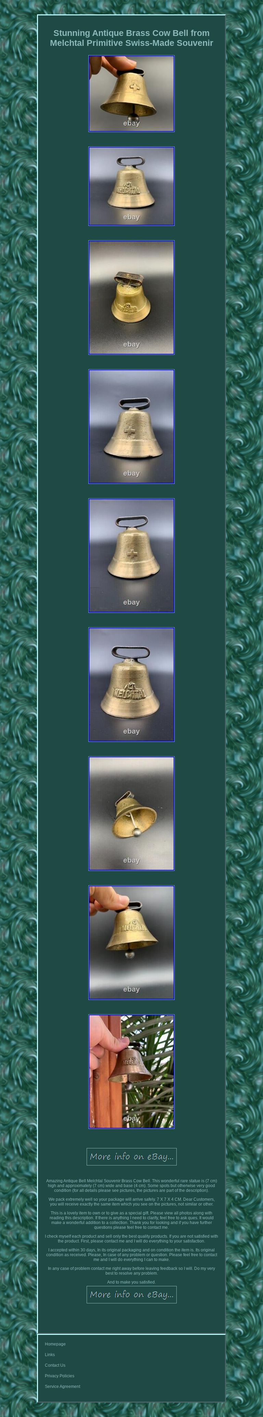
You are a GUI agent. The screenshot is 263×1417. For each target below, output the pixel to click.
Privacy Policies (59, 1376)
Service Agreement (62, 1386)
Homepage (55, 1344)
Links (50, 1354)
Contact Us (55, 1365)
